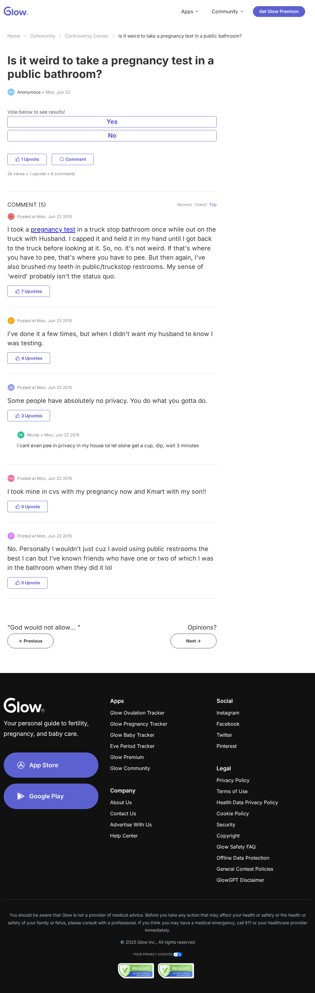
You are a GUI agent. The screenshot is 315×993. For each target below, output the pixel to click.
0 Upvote (30, 506)
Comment (76, 159)
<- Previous (30, 640)
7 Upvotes (31, 291)
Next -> (193, 640)
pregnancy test (53, 229)
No (112, 135)
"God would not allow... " (43, 627)
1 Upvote (30, 159)
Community (42, 36)
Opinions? (202, 627)
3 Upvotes (31, 415)
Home (13, 36)
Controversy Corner (87, 36)
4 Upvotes (31, 358)
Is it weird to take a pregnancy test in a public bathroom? (180, 36)
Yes (112, 121)
